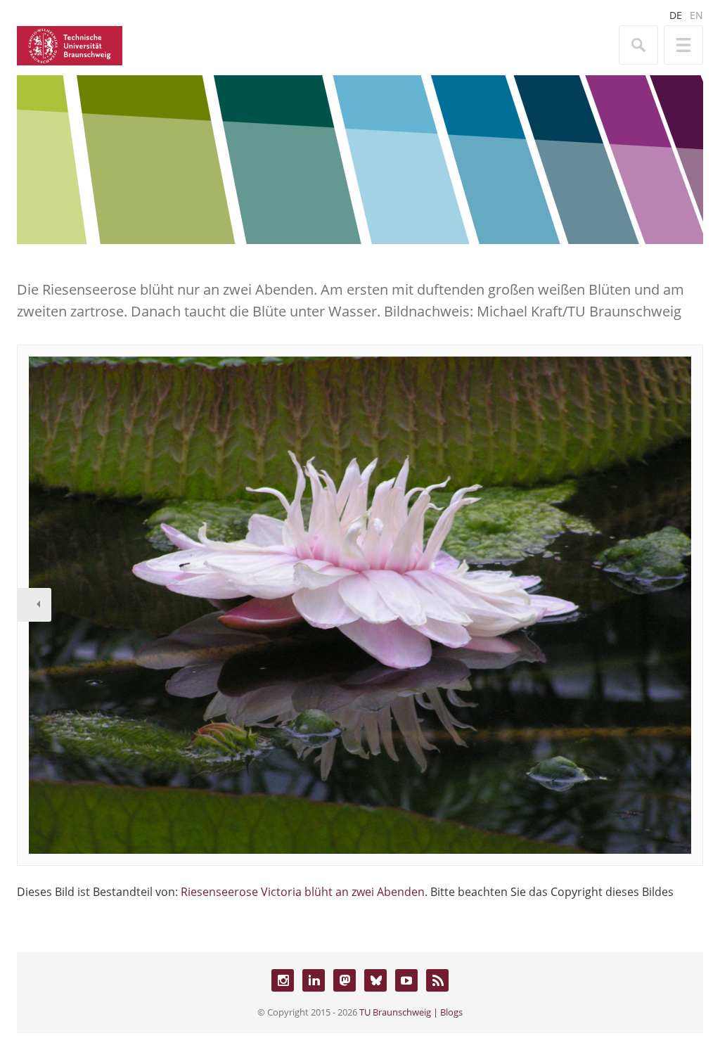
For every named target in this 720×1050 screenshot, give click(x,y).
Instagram (282, 980)
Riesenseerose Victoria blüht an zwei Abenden (303, 891)
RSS (437, 980)
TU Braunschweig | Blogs (411, 1012)
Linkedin (313, 980)
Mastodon (344, 980)
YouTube (406, 980)
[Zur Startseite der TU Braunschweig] (69, 44)
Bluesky (375, 980)
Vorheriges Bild (34, 605)
